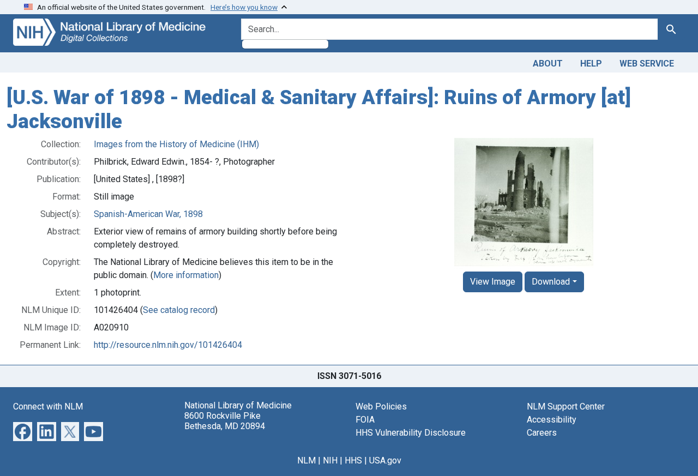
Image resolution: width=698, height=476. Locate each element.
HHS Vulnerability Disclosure (411, 432)
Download (551, 281)
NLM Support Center (566, 406)
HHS (353, 460)
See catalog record (179, 310)
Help (591, 63)
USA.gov (385, 460)
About (548, 63)
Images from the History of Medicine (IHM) (176, 144)
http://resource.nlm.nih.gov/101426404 (168, 345)
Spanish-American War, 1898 (148, 214)
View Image (492, 281)
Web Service (646, 63)
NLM (306, 460)
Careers (542, 432)
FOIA (365, 419)
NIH (330, 460)
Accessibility (551, 419)
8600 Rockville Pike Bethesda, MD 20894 (224, 421)
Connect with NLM (48, 406)
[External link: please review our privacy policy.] (22, 431)
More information (186, 275)
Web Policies (381, 406)
